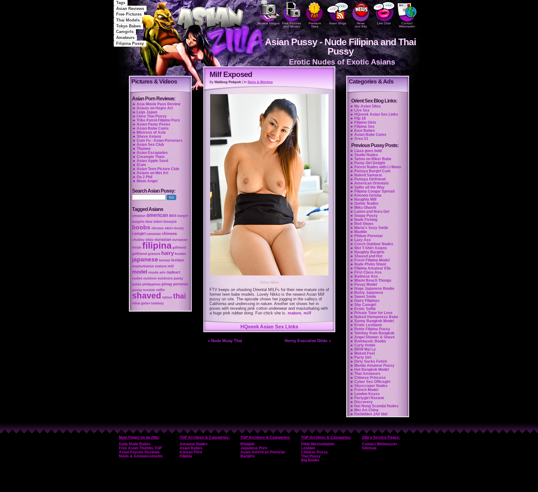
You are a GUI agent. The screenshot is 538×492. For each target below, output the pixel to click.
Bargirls (247, 456)
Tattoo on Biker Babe (372, 159)
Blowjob (247, 444)
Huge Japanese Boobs (374, 288)
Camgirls (125, 31)
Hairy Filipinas (367, 301)
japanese (145, 259)
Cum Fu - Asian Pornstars (159, 140)
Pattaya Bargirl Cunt (372, 171)
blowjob (170, 221)
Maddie (360, 232)
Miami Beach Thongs (372, 280)
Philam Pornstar (368, 236)
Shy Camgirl (365, 305)
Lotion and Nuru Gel (371, 211)
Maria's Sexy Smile (371, 228)
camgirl (138, 234)
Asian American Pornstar (263, 452)
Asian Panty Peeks (153, 124)
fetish (136, 247)
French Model (366, 390)
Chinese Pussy (314, 452)
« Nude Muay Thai (225, 340)
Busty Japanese (368, 292)
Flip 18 (360, 118)
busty (179, 228)
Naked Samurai (368, 175)
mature (294, 313)
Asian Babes (191, 448)
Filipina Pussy (130, 43)
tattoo (167, 297)
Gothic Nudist (366, 203)
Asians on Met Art (152, 173)
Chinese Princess (370, 377)
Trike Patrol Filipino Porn (158, 120)
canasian (153, 234)
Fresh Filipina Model (371, 260)
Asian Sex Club (150, 144)
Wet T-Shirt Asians (370, 248)
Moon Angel (147, 181)
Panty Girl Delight (369, 163)
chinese (169, 233)
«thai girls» (141, 303)
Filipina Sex (364, 126)
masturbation (143, 266)
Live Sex (362, 110)
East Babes (364, 130)
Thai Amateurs (367, 373)
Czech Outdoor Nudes (373, 244)
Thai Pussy (311, 456)
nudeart (173, 272)
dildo (149, 239)
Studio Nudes (366, 155)
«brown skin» (162, 228)
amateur (138, 215)
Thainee (144, 148)
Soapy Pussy (366, 215)
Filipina (186, 456)
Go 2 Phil (144, 177)
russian (149, 290)
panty (178, 278)
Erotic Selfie (365, 309)
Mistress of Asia (151, 132)
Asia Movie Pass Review (158, 104)
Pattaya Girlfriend (369, 179)
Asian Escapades (152, 152)
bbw (149, 221)
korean (164, 260)
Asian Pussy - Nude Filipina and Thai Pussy (340, 46)
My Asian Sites (367, 106)
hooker (180, 254)
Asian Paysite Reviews (139, 452)
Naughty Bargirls (369, 252)
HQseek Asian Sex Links (269, 326)
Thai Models (128, 20)
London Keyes (367, 394)
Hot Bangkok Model (371, 369)
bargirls (138, 221)
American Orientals (371, 183)
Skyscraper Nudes (371, 386)
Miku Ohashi (365, 207)
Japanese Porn (253, 448)
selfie (160, 290)
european (180, 239)
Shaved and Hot (368, 256)
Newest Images (268, 23)
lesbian (177, 260)
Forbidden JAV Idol (370, 414)
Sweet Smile (365, 296)
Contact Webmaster (407, 24)
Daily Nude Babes (135, 444)
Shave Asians (149, 136)
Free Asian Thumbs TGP (140, 448)
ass (173, 215)
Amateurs (125, 37)
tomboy (157, 303)
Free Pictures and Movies (291, 24)
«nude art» (157, 272)
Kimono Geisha (367, 195)
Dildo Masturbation (317, 444)
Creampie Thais (151, 157)
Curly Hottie (364, 345)
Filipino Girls (365, 122)
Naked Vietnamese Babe (376, 317)
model (139, 272)
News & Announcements (141, 456)
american (157, 215)
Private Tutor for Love (373, 313)
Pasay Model (365, 284)
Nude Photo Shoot (370, 264)
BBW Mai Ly (365, 349)
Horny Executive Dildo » (308, 340)
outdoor (150, 278)
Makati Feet (364, 353)
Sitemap (369, 448)
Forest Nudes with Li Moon (377, 167)
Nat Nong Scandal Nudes (376, 406)
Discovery (363, 402)
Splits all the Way (369, 187)
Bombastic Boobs (370, 341)
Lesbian (308, 448)
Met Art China (366, 410)
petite (136, 284)
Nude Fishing (365, 219)
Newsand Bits (361, 24)
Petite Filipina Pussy (372, 329)
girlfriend (139, 254)
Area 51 (361, 138)
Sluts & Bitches (260, 82)
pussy (137, 290)
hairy (167, 253)
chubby (138, 239)
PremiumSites (315, 24)
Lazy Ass (362, 240)
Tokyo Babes (128, 26)
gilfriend (179, 247)
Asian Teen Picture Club (158, 169)
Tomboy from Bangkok (374, 333)
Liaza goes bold (368, 151)
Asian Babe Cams (370, 134)
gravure (154, 254)
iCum (141, 165)
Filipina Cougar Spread (374, 191)
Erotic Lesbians (368, 325)
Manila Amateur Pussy (374, 365)
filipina (157, 245)
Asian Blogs (337, 23)
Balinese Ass (366, 276)
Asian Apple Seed (152, 161)
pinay (167, 284)
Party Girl (362, 357)
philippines (151, 284)
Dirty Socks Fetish (370, 361)
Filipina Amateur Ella (372, 268)
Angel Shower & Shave (374, 337)
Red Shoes (364, 224)
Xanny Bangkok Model (374, 321)
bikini (158, 221)
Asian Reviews (130, 8)
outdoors (165, 278)
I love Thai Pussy (152, 116)
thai (179, 296)
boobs (141, 227)
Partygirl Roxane (369, 398)
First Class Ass (368, 272)
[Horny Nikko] (269, 276)
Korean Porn (191, 452)
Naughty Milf (365, 199)
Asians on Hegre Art (155, 108)
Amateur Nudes (194, 444)
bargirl (182, 215)
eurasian (163, 239)
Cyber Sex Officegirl (372, 382)
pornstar (180, 284)
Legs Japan (147, 112)
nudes (137, 278)
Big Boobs (310, 460)
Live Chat (384, 23)
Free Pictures (129, 14)
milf (307, 313)
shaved (146, 295)
